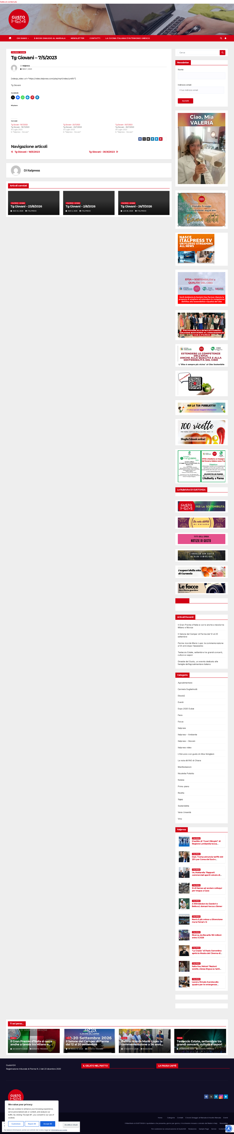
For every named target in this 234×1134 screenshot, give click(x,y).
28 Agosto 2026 (20, 1049)
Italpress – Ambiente (187, 734)
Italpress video (185, 747)
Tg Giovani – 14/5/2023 (27, 151)
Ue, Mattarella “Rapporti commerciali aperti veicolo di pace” (206, 875)
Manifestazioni (184, 767)
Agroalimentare (185, 683)
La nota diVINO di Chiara (189, 760)
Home (160, 1118)
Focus (181, 721)
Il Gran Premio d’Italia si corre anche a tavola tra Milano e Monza (31, 1044)
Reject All (32, 1124)
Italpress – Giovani (186, 741)
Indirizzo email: (185, 85)
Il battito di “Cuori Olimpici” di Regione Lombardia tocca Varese (206, 844)
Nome (180, 69)
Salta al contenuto (8, 2)
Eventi (181, 702)
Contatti (95, 38)
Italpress (26, 66)
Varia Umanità (184, 812)
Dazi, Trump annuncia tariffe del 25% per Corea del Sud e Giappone (207, 859)
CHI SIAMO (22, 38)
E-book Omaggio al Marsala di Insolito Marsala (203, 1118)
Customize (15, 1124)
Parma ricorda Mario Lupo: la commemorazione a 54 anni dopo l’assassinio (141, 1044)
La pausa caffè (167, 1065)
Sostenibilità (223, 1129)
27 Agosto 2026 (131, 1049)
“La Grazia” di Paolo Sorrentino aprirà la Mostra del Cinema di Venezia (206, 953)
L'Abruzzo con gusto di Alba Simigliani (196, 754)
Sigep (180, 799)
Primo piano (183, 786)
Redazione (147, 1049)
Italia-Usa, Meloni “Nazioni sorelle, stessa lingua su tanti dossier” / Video (206, 969)
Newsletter (77, 38)
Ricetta (181, 793)
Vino (180, 819)
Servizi (213, 1129)
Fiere (180, 715)
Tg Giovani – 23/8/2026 (26, 206)
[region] (31, 1115)
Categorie (171, 1118)
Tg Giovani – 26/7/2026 (136, 206)
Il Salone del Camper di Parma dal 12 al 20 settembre (87, 1043)
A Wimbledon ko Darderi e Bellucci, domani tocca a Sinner (207, 905)
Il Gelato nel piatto (95, 1065)
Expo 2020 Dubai (186, 708)
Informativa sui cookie (59, 1130)
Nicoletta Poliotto (186, 773)
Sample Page (204, 1129)
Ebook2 (181, 695)
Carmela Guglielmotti (187, 689)
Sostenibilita (183, 806)
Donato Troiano (40, 1049)
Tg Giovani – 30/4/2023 (102, 151)
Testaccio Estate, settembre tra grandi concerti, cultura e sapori (199, 1043)
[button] (221, 38)
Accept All (48, 1124)
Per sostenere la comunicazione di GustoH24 (168, 1129)
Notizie (181, 780)
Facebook (182, 600)
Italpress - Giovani (18, 52)
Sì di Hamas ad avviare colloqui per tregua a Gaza (207, 889)
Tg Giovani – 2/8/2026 (80, 206)
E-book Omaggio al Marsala (50, 38)
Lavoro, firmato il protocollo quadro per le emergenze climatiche (205, 984)
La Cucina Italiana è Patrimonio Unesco (128, 38)
